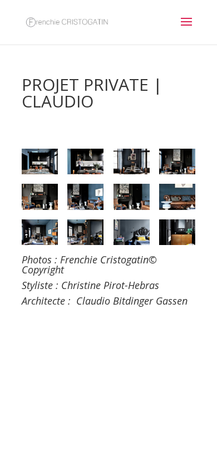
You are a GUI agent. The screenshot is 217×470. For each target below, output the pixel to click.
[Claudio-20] (85, 196)
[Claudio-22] (132, 196)
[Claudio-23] (177, 196)
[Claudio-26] (85, 232)
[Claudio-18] (40, 196)
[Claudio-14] (132, 161)
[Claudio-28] (132, 232)
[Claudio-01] (40, 161)
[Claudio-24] (40, 232)
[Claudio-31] (177, 232)
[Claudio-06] (85, 161)
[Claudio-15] (177, 161)
